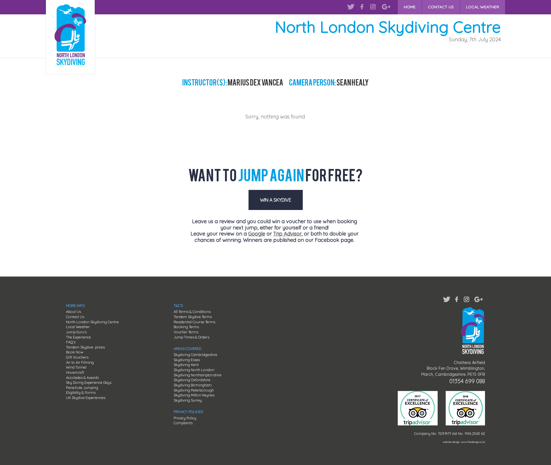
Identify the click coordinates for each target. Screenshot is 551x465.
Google (256, 233)
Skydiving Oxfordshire (192, 380)
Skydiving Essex (187, 359)
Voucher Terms (186, 332)
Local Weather (78, 326)
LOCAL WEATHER (482, 6)
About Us (73, 311)
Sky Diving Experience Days (88, 382)
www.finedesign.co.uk (473, 441)
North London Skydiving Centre (92, 322)
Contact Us (75, 316)
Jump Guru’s (76, 332)
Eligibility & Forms (81, 392)
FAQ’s (70, 342)
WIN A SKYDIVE (275, 200)
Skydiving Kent (186, 364)
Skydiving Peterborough (194, 390)
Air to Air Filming (80, 362)
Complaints (183, 423)
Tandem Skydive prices (85, 347)
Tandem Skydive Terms (193, 316)
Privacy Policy (185, 418)
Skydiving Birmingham (193, 385)
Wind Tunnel (76, 367)
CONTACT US (441, 6)
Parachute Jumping (82, 387)
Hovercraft (75, 372)
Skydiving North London (194, 369)
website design (451, 441)
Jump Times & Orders (191, 337)
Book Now (74, 352)
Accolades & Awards (82, 377)
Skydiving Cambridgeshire (195, 354)
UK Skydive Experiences (85, 397)
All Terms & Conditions (192, 311)
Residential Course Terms (194, 322)
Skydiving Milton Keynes (194, 395)
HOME (410, 6)
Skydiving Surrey (188, 400)
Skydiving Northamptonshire (198, 375)
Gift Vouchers (77, 357)
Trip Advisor (287, 233)
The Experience (78, 337)
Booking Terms (186, 326)
